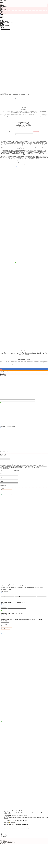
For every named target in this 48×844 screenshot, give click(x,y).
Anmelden (3, 833)
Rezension (6, 371)
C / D (1, 4)
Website (1, 481)
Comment (2, 457)
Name (1, 473)
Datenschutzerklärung (4, 468)
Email (1, 477)
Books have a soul (5, 622)
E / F (1, 5)
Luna (5, 810)
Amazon (24, 127)
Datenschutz (2, 840)
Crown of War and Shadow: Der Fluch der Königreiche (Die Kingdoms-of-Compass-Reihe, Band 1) (21, 619)
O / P (1, 11)
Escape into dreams (5, 623)
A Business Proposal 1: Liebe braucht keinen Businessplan (13, 608)
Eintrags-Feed (4, 834)
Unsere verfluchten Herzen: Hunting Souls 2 (17, 810)
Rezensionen (3, 3)
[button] (1, 369)
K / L (1, 8)
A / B (1, 3)
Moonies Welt (4, 624)
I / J (0, 7)
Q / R (1, 12)
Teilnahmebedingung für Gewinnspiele (8, 841)
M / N (1, 10)
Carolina (6, 824)
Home (1, 2)
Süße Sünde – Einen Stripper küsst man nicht (17, 820)
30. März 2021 (3, 93)
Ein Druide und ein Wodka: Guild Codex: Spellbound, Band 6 (14, 602)
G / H (1, 6)
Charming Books (4, 622)
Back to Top (2, 843)
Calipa (5, 815)
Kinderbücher (4, 13)
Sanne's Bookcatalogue (6, 625)
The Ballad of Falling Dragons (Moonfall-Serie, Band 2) (12, 613)
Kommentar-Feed (4, 835)
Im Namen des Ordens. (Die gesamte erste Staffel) (18, 828)
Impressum (2, 839)
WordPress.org (4, 836)
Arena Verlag (36, 131)
